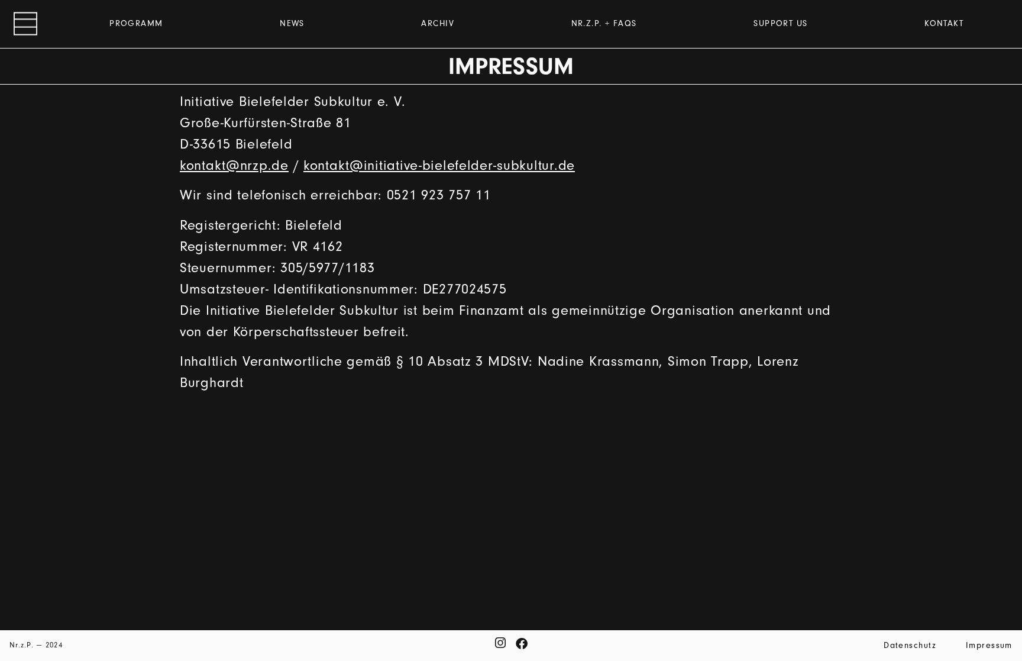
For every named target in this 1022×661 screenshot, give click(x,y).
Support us (780, 23)
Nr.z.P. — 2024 (36, 644)
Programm (136, 23)
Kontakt (943, 23)
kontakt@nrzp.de (234, 165)
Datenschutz (910, 645)
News (292, 23)
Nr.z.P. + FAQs (604, 23)
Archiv (437, 23)
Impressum (989, 645)
